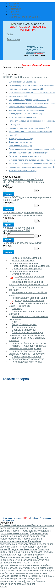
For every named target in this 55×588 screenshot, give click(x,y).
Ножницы (14, 124)
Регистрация (13, 39)
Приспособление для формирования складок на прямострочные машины (23, 213)
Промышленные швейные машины (26, 89)
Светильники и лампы (20, 146)
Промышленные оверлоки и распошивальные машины (25, 269)
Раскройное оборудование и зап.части (27, 107)
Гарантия (14, 11)
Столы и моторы (18, 96)
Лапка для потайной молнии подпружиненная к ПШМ (18, 229)
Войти (10, 34)
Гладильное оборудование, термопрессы (29, 99)
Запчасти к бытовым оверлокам (25, 156)
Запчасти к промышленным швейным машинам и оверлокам (27, 352)
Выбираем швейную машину (24, 17)
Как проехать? (38, 53)
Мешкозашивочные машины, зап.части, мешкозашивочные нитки (28, 283)
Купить (8, 194)
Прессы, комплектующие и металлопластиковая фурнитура (26, 357)
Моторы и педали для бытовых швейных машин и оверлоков (27, 347)
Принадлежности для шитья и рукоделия (29, 128)
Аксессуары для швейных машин (25, 114)
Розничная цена (39, 77)
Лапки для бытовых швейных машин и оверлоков (29, 304)
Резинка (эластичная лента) (23, 170)
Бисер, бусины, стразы (21, 139)
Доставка (14, 6)
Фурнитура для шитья (20, 142)
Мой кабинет (28, 584)
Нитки (13, 135)
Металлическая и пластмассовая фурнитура (30, 131)
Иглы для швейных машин (22, 117)
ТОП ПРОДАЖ (11, 77)
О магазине (15, 9)
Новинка (24, 77)
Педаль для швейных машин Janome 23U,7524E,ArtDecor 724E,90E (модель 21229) (24, 182)
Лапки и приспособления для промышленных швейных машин (27, 333)
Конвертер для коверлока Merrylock (22, 243)
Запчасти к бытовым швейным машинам (28, 153)
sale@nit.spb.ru (29, 51)
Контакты (14, 14)
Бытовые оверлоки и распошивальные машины (31, 85)
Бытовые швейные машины (23, 82)
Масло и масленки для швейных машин (28, 110)
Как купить (14, 3)
